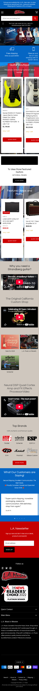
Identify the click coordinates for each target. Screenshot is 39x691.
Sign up (9, 550)
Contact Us (21, 677)
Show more (19, 463)
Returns (14, 680)
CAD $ (18, 662)
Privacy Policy (23, 680)
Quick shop (12, 139)
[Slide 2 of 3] (19, 36)
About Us (13, 677)
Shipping (30, 677)
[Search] (35, 18)
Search (6, 677)
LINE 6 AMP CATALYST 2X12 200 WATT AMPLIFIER (11, 221)
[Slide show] (19, 36)
